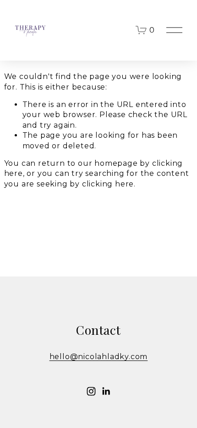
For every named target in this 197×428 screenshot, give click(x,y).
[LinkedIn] (105, 391)
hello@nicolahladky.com (98, 356)
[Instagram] (91, 391)
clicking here (108, 184)
